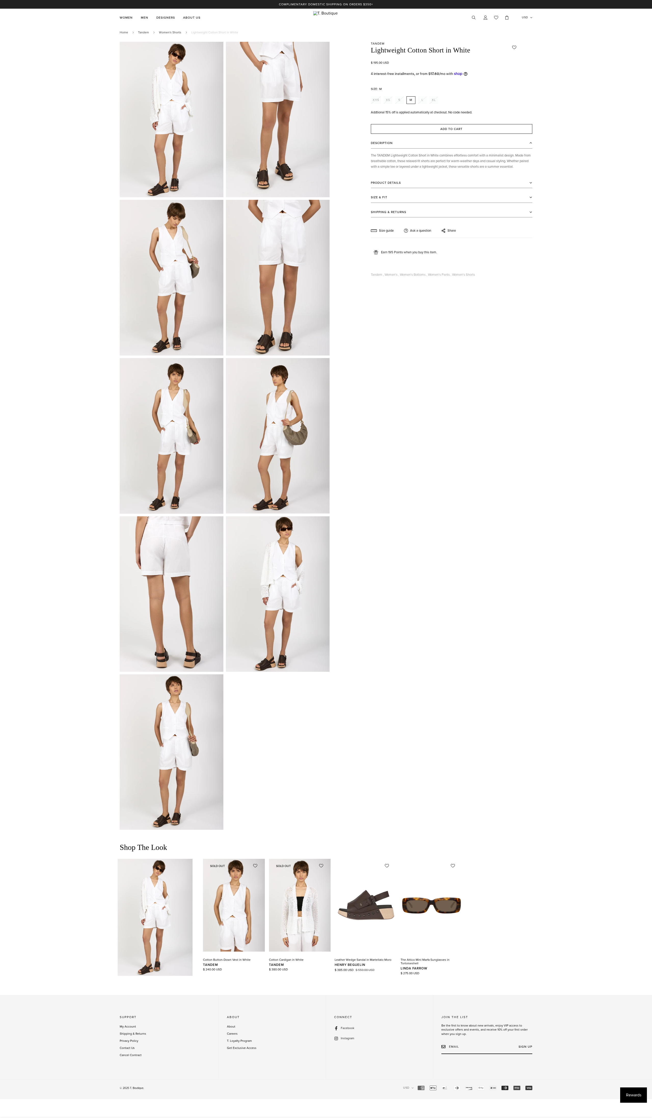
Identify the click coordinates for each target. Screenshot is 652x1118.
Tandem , (377, 275)
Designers (165, 17)
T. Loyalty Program (239, 1041)
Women (126, 17)
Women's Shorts (170, 32)
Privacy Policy (129, 1041)
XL (434, 100)
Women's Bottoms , (413, 275)
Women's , (392, 275)
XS (388, 100)
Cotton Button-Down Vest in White (227, 960)
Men (144, 17)
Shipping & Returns (133, 1033)
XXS (376, 100)
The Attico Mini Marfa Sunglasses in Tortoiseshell (425, 961)
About (231, 1026)
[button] (506, 17)
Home (124, 32)
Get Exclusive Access (241, 1048)
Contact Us (127, 1048)
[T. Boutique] (326, 18)
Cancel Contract (131, 1055)
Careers (232, 1033)
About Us (191, 17)
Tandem (143, 32)
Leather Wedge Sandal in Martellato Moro (363, 960)
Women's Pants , (439, 275)
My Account (128, 1026)
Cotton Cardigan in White (286, 960)
